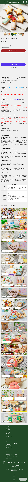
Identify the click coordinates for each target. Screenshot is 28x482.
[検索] (4, 2)
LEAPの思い (8, 429)
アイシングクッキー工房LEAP (11, 474)
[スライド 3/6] (12, 34)
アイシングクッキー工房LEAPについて (14, 443)
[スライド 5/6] (19, 34)
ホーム (7, 428)
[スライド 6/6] (22, 34)
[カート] (26, 2)
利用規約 (8, 444)
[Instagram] (14, 480)
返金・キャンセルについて (11, 456)
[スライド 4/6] (15, 34)
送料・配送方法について (11, 458)
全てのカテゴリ (9, 433)
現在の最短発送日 (9, 446)
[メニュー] (1, 2)
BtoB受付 (8, 431)
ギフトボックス (19, 87)
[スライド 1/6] (5, 34)
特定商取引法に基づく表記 (11, 454)
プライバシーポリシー (10, 455)
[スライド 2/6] (8, 34)
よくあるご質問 (9, 436)
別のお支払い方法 (13, 67)
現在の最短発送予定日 (14, 99)
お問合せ (8, 435)
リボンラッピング (11, 87)
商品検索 (8, 432)
